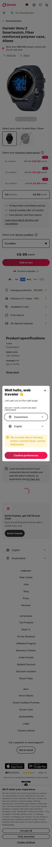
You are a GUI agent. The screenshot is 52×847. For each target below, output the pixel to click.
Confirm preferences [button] (26, 455)
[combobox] (26, 417)
